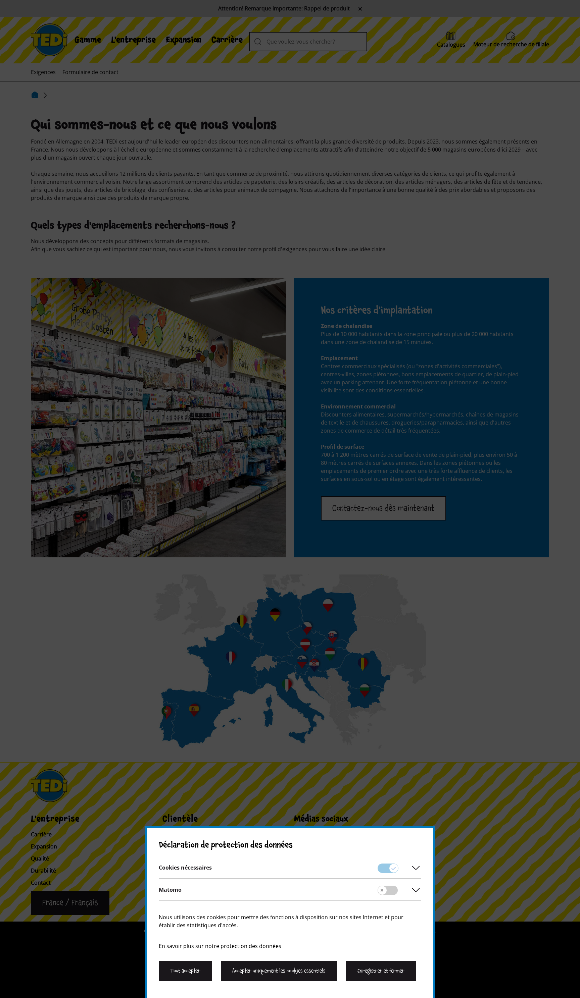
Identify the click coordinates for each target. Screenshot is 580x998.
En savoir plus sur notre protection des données (220, 946)
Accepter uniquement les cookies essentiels (278, 971)
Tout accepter (185, 971)
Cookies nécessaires (185, 867)
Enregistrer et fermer (380, 971)
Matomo (170, 889)
